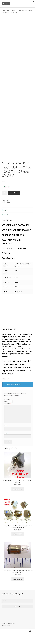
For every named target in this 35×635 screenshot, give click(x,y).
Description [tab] (5, 210)
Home (4, 10)
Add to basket (14, 193)
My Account (6, 632)
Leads (5, 291)
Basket (27, 631)
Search (17, 632)
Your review (7, 403)
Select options (17, 489)
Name (6, 426)
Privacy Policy (6, 626)
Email (6, 433)
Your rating (7, 399)
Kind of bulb (7, 277)
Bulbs (8, 10)
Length (6, 287)
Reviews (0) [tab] (5, 214)
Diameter (6, 282)
